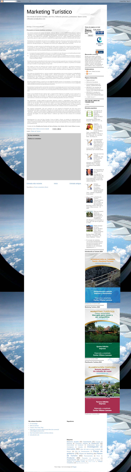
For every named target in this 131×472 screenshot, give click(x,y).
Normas (69, 451)
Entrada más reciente (34, 183)
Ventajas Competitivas (97, 184)
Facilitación (80, 445)
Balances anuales (73, 441)
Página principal (90, 80)
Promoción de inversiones (90, 458)
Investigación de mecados (75, 447)
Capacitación (87, 441)
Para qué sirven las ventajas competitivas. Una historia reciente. (99, 156)
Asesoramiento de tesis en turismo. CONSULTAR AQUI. (93, 84)
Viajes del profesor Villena (81, 462)
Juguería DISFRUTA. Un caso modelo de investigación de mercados (98, 126)
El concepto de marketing (93, 240)
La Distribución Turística (97, 197)
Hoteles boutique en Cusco (98, 226)
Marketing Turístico (49, 12)
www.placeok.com (34, 435)
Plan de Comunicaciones (82, 451)
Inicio (56, 183)
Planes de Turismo (36, 131)
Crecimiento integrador (81, 443)
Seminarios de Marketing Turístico (76, 461)
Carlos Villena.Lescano (94, 71)
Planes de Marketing (86, 453)
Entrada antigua (75, 183)
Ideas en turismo (34, 425)
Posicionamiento (88, 456)
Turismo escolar (91, 461)
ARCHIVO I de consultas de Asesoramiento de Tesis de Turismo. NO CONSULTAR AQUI (94, 89)
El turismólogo (33, 423)
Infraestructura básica (93, 445)
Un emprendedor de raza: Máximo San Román (99, 171)
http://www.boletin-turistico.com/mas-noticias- (41, 433)
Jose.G (90, 73)
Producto (71, 458)
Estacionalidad (70, 445)
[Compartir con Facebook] (58, 129)
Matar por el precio (98, 211)
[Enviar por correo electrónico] (53, 129)
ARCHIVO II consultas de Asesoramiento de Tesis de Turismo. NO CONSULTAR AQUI (94, 94)
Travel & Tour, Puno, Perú (36, 427)
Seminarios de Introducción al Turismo (90, 460)
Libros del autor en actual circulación (90, 449)
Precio (98, 455)
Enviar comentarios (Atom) (41, 187)
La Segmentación (98, 139)
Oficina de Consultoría (92, 82)
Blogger (74, 467)
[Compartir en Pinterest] (60, 129)
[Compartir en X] (57, 129)
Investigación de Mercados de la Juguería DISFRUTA (98, 113)
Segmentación (71, 460)
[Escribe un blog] (55, 129)
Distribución (95, 443)
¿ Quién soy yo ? (90, 97)
